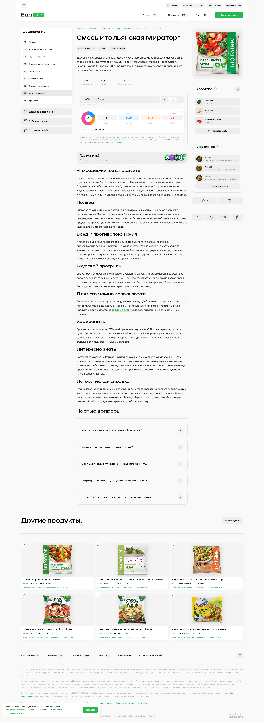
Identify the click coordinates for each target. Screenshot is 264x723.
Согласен (90, 709)
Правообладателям (125, 703)
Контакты (142, 703)
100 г (82, 105)
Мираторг (41, 587)
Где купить (51, 587)
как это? (165, 140)
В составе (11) (215, 587)
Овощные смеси (29, 587)
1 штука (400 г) (91, 105)
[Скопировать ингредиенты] (237, 89)
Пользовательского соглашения (20, 710)
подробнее (118, 142)
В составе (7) (142, 637)
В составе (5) (214, 637)
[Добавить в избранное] (23, 545)
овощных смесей (122, 310)
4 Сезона (190, 637)
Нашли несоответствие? (109, 140)
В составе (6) (65, 587)
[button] (132, 121)
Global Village (42, 637)
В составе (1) (68, 637)
